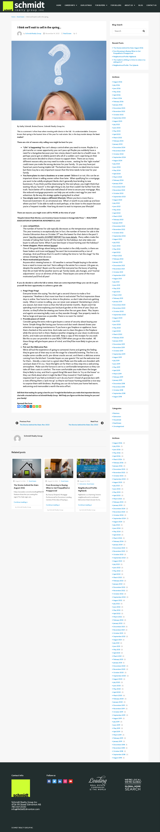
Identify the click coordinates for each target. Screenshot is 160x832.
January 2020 (118, 341)
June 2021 (116, 285)
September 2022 (119, 236)
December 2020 (119, 305)
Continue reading (20, 502)
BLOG (140, 5)
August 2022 (117, 239)
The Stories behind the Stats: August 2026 (128, 48)
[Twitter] (21, 406)
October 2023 (118, 193)
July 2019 (116, 360)
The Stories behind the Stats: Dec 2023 (83, 425)
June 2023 (116, 206)
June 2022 (116, 246)
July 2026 (116, 85)
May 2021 (116, 288)
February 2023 (118, 220)
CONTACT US (151, 5)
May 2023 (116, 210)
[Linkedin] (24, 406)
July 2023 (116, 203)
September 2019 (119, 354)
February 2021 (118, 298)
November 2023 (119, 190)
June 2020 (117, 324)
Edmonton (83, 484)
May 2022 (116, 249)
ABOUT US (129, 5)
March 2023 (117, 216)
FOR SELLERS (116, 5)
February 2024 (118, 180)
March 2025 (117, 138)
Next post (94, 421)
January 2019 (117, 380)
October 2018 (118, 390)
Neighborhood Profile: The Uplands (125, 65)
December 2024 (119, 147)
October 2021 (118, 272)
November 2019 (119, 347)
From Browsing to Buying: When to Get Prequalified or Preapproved (127, 52)
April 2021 (116, 292)
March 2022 (117, 256)
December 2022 (119, 226)
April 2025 (117, 134)
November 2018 (119, 387)
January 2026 (118, 105)
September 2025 (119, 118)
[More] (40, 406)
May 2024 (117, 170)
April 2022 (116, 252)
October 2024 (118, 154)
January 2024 (118, 183)
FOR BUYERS (100, 5)
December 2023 (119, 187)
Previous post (25, 421)
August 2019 (117, 357)
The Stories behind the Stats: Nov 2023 (34, 425)
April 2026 (117, 95)
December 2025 (119, 108)
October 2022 (118, 233)
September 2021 (119, 275)
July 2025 (116, 124)
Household (117, 420)
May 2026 (117, 92)
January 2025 (118, 144)
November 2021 (119, 269)
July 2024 (116, 164)
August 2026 (117, 82)
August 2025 (117, 121)
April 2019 (116, 370)
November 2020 (119, 308)
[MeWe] (31, 406)
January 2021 (117, 301)
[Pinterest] (27, 406)
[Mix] (34, 406)
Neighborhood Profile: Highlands (124, 57)
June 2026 (117, 88)
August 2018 (117, 397)
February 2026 (118, 101)
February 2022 (118, 259)
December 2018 (119, 383)
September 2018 (119, 393)
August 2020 (117, 318)
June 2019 (116, 364)
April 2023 (116, 213)
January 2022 (117, 262)
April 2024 (117, 174)
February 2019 (118, 377)
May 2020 (117, 328)
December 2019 (119, 344)
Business (116, 413)
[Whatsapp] (37, 406)
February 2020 (118, 338)
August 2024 (117, 160)
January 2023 (117, 223)
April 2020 (117, 331)
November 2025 (119, 111)
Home (58, 5)
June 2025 (117, 128)
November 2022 (119, 229)
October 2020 (118, 311)
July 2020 (116, 321)
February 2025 (118, 141)
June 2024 (117, 167)
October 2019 (118, 351)
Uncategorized (118, 426)
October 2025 (118, 115)
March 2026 (117, 98)
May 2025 (117, 131)
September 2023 (119, 197)
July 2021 (116, 282)
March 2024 (117, 177)
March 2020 (117, 334)
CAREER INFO (70, 5)
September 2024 (119, 157)
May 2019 (116, 367)
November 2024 (119, 151)
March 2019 (117, 374)
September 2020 (119, 315)
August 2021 (117, 279)
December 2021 (119, 265)
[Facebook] (18, 406)
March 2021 (117, 295)
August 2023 (117, 200)
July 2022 (116, 242)
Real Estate (20, 17)
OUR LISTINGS (86, 5)
